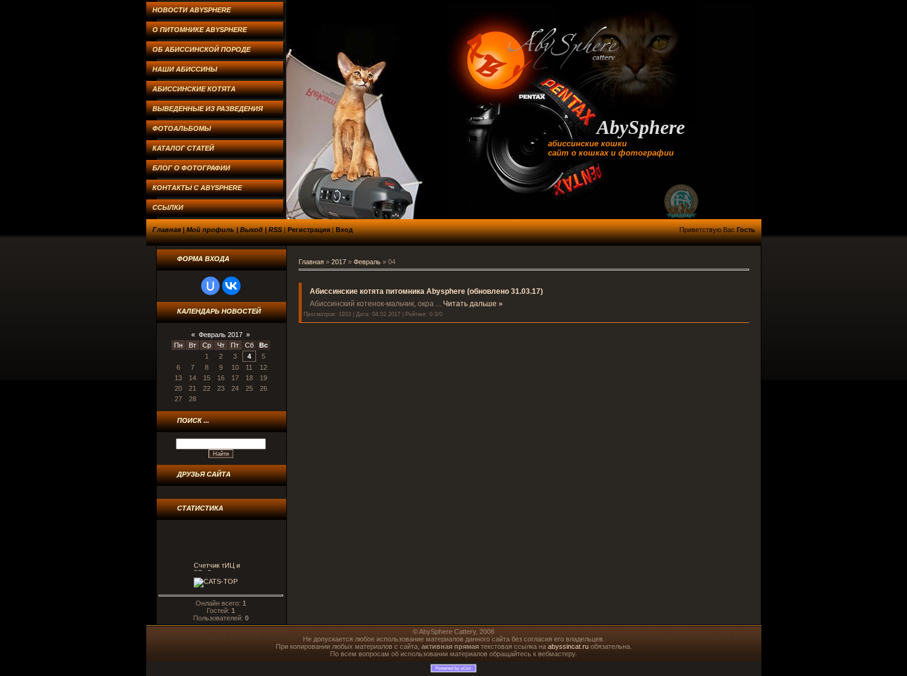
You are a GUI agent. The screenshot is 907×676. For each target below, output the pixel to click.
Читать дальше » (473, 303)
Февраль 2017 (220, 334)
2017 (338, 261)
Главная (166, 229)
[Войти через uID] (210, 286)
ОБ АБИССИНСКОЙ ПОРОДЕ (201, 49)
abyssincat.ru (568, 646)
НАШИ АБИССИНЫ (184, 69)
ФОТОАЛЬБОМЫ (181, 128)
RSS (275, 229)
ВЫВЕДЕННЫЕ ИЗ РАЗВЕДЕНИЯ (207, 108)
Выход (251, 229)
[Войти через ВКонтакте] (231, 286)
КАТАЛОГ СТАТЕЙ (183, 148)
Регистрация (309, 229)
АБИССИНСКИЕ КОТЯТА (194, 89)
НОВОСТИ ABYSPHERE (191, 10)
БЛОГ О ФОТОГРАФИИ (191, 168)
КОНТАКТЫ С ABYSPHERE (197, 187)
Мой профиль (210, 229)
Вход (344, 229)
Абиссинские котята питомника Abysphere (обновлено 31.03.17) (426, 291)
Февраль (367, 261)
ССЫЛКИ (167, 207)
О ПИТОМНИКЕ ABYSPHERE (199, 29)
